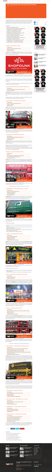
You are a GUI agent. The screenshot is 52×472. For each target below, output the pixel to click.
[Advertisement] (26, 12)
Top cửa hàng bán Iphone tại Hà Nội (21, 23)
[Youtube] (41, 464)
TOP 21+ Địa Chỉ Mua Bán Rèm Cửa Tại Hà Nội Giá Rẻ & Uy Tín (13, 437)
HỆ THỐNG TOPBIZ (36, 445)
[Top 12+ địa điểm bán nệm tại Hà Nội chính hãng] (36, 58)
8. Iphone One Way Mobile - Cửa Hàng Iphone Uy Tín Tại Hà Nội (14, 35)
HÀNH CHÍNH (7, 445)
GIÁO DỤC (33, 0)
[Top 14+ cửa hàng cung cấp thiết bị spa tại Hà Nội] (36, 62)
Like (45, 22)
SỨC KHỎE (30, 0)
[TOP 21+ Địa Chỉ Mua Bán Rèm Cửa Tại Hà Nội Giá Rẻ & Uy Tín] (36, 66)
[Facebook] (35, 464)
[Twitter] (39, 464)
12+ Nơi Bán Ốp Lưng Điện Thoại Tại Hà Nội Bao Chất (21, 343)
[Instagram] (37, 464)
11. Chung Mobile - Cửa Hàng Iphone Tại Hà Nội (12, 38)
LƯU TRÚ (36, 0)
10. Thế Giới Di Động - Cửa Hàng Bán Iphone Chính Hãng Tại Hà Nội (15, 37)
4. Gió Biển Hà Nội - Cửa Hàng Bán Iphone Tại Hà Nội (13, 30)
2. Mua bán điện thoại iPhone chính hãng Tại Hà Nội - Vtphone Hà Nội (15, 28)
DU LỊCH (15, 0)
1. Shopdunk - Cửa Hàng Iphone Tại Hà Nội (12, 27)
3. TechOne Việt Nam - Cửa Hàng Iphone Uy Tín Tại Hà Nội (14, 29)
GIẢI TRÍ (27, 0)
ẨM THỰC (21, 0)
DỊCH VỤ (13, 0)
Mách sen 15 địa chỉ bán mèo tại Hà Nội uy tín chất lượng (13, 433)
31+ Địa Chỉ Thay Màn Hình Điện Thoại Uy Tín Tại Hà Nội (21, 186)
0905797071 (20, 469)
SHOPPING (24, 0)
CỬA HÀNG (39, 0)
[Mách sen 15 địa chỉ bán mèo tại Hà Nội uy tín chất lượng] (36, 55)
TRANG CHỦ (10, 0)
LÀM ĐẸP (18, 0)
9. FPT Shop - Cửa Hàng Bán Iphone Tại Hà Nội (12, 36)
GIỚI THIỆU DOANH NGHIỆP (23, 445)
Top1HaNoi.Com (10, 23)
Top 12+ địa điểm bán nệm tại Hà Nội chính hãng (12, 434)
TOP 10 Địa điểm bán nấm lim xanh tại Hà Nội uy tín (12, 438)
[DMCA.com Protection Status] (36, 466)
